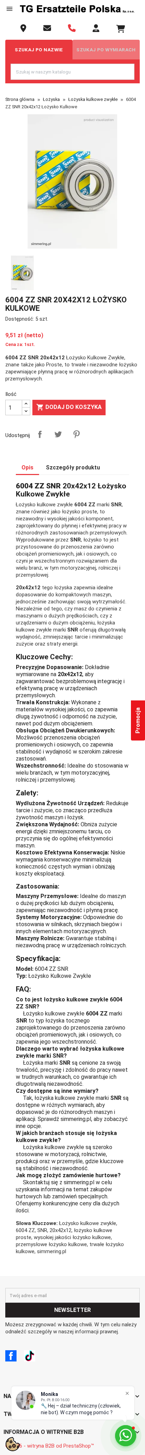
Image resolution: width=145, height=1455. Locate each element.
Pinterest (76, 434)
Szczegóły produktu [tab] (73, 467)
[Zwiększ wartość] (26, 404)
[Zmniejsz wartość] (26, 411)
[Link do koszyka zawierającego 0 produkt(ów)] (120, 28)
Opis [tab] (27, 467)
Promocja (137, 720)
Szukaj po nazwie (39, 49)
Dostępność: (19, 319)
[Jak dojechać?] (23, 28)
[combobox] (72, 72)
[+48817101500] (72, 28)
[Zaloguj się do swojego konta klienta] (96, 28)
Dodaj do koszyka (69, 407)
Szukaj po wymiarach (106, 49)
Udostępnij (40, 434)
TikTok (29, 1355)
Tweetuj (58, 434)
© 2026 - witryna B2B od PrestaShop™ (49, 1446)
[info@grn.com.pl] (47, 28)
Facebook (11, 1355)
